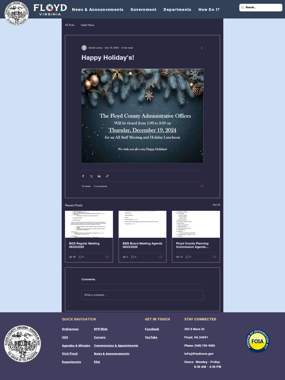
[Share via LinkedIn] (99, 176)
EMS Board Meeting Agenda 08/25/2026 (142, 245)
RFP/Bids (101, 329)
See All (216, 204)
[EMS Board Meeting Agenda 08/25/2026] (142, 224)
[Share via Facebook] (83, 176)
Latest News (87, 25)
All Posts (69, 25)
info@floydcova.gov (199, 353)
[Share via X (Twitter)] (91, 176)
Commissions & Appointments (116, 345)
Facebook (152, 329)
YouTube (151, 337)
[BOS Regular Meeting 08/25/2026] (89, 224)
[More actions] (202, 48)
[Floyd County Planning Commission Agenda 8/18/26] (196, 224)
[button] (143, 9)
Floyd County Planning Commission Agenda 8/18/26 (192, 245)
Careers (100, 337)
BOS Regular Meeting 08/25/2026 (84, 245)
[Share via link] (107, 176)
